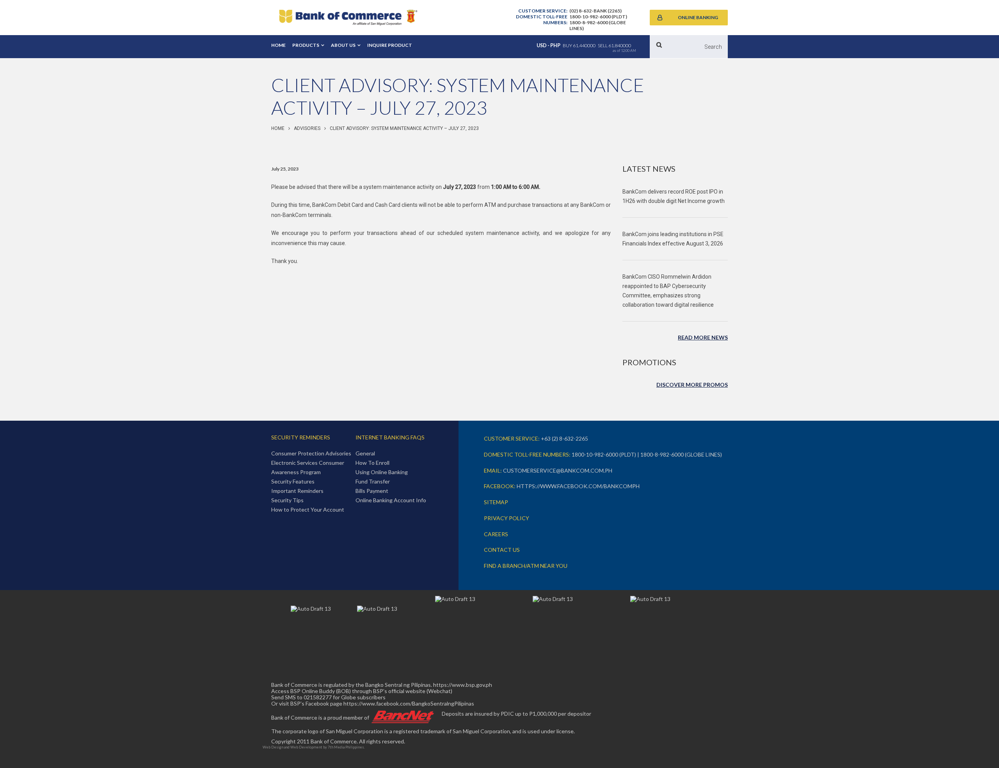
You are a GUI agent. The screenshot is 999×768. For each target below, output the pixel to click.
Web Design (273, 747)
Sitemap (496, 502)
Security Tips (287, 500)
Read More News (703, 337)
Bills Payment (372, 490)
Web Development (306, 747)
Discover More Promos (692, 384)
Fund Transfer (373, 481)
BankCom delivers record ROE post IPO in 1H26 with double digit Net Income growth (673, 196)
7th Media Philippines (346, 747)
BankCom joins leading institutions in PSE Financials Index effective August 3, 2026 (672, 239)
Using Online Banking (382, 472)
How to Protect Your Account (307, 509)
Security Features (293, 481)
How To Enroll (372, 462)
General (365, 453)
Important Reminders (297, 490)
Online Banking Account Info (391, 500)
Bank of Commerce (348, 17)
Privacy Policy (506, 518)
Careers (496, 534)
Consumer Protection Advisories (311, 453)
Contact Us (502, 549)
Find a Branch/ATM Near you (525, 565)
